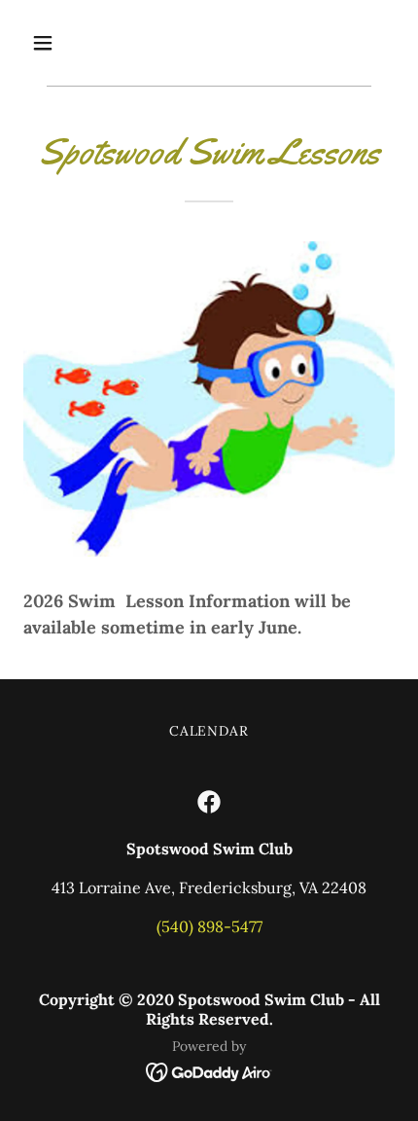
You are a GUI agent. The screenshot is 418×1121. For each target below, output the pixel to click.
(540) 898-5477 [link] (209, 926)
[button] (65, 42)
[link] (209, 801)
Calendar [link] (209, 731)
